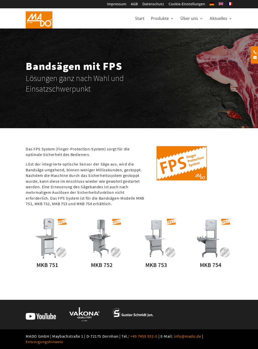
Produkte (160, 19)
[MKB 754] (210, 238)
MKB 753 (156, 265)
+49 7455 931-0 (143, 336)
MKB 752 (102, 265)
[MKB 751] (47, 238)
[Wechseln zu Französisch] (230, 5)
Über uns (189, 19)
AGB (134, 4)
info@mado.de (187, 336)
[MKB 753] (156, 238)
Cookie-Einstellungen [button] (187, 4)
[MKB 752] (101, 238)
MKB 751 (47, 265)
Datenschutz (153, 4)
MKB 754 (210, 265)
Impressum (116, 4)
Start (139, 19)
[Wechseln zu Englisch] (221, 5)
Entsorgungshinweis (44, 341)
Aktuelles (218, 19)
